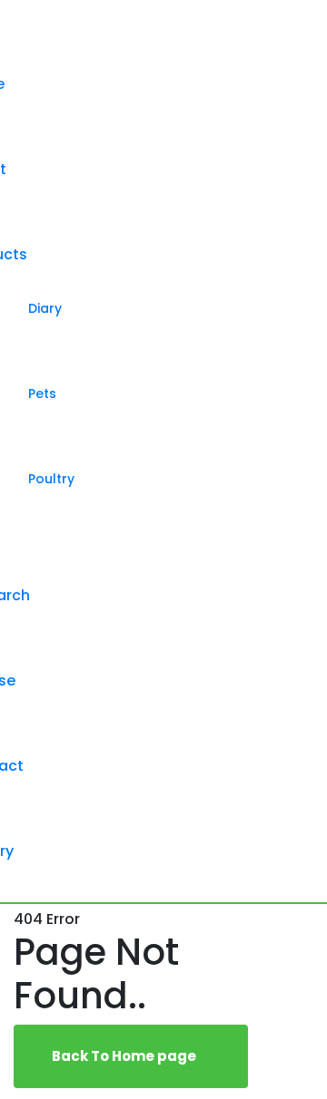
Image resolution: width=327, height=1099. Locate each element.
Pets (42, 393)
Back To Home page (125, 1055)
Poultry (51, 479)
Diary (45, 308)
